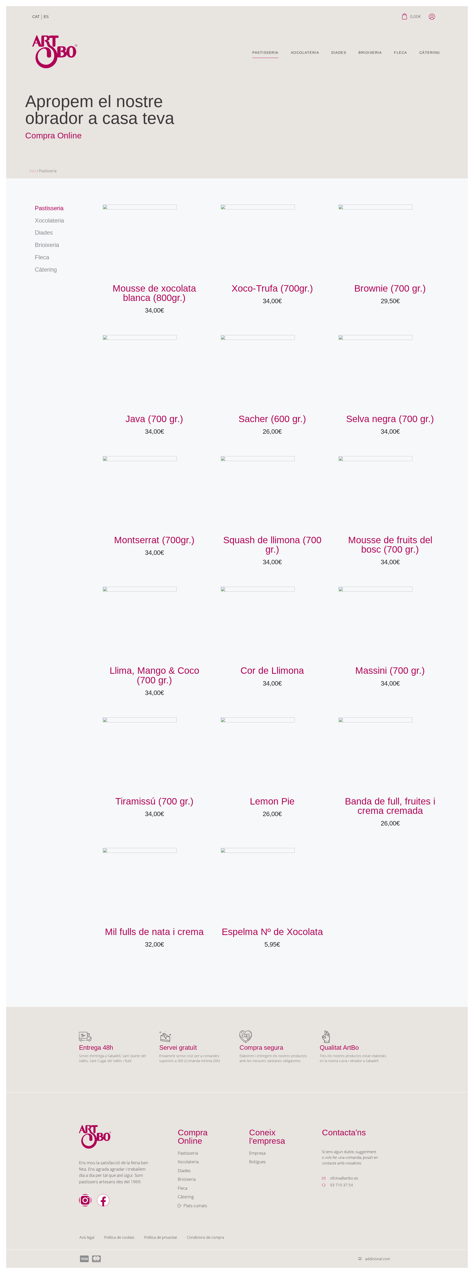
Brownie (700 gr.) (390, 288)
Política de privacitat (160, 1237)
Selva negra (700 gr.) (390, 418)
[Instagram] (85, 1200)
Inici (32, 170)
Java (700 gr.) (154, 418)
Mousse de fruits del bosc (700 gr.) (390, 545)
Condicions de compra (205, 1237)
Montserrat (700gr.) (154, 540)
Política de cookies (119, 1237)
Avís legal (86, 1237)
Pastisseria (265, 53)
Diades (338, 53)
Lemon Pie (272, 801)
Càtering (429, 53)
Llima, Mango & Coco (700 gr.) (154, 675)
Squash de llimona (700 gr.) (272, 545)
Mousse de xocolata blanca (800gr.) (154, 293)
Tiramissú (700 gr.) (154, 801)
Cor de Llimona (272, 670)
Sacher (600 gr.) (272, 418)
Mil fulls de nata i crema (154, 931)
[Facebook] (103, 1200)
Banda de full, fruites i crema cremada (390, 806)
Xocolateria (305, 53)
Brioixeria (370, 53)
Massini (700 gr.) (390, 670)
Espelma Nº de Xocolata (272, 931)
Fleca (400, 53)
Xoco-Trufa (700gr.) (272, 288)
